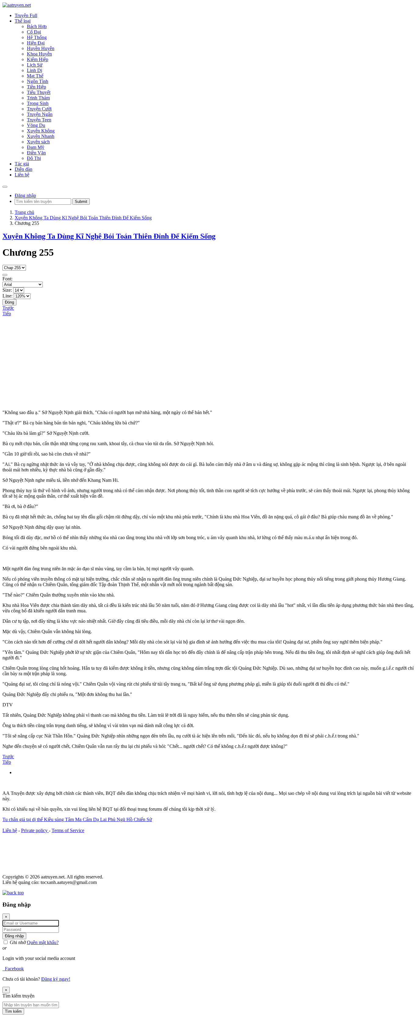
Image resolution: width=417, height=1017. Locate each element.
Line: (7, 295)
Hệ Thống (37, 37)
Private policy (35, 830)
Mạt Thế (35, 75)
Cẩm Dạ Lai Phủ (100, 819)
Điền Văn (36, 152)
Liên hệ (9, 830)
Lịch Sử (34, 64)
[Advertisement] (208, 362)
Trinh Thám (38, 97)
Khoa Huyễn (39, 53)
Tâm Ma (74, 819)
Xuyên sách (38, 141)
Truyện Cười (39, 108)
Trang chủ (24, 212)
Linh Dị (34, 70)
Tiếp (6, 313)
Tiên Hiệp (36, 86)
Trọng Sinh (38, 103)
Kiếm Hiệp (37, 59)
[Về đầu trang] (13, 892)
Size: (7, 290)
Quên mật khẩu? (43, 942)
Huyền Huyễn (40, 48)
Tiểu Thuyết (38, 92)
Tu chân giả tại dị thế (23, 819)
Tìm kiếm (13, 1011)
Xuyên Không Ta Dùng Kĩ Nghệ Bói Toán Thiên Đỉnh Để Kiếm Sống (83, 217)
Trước (8, 308)
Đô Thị (34, 158)
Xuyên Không (41, 130)
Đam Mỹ (35, 147)
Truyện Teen (39, 119)
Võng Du (36, 125)
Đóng (9, 302)
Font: (7, 278)
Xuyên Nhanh (40, 136)
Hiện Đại (36, 42)
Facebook (13, 968)
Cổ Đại (34, 31)
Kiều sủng (54, 819)
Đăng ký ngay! (55, 979)
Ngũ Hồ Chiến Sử (134, 819)
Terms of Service (68, 830)
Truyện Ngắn (40, 114)
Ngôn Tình (37, 81)
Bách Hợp (37, 26)
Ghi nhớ (17, 942)
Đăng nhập (25, 195)
